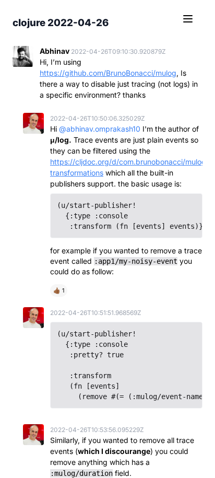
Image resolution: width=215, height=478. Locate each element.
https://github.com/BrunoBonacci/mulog (108, 72)
